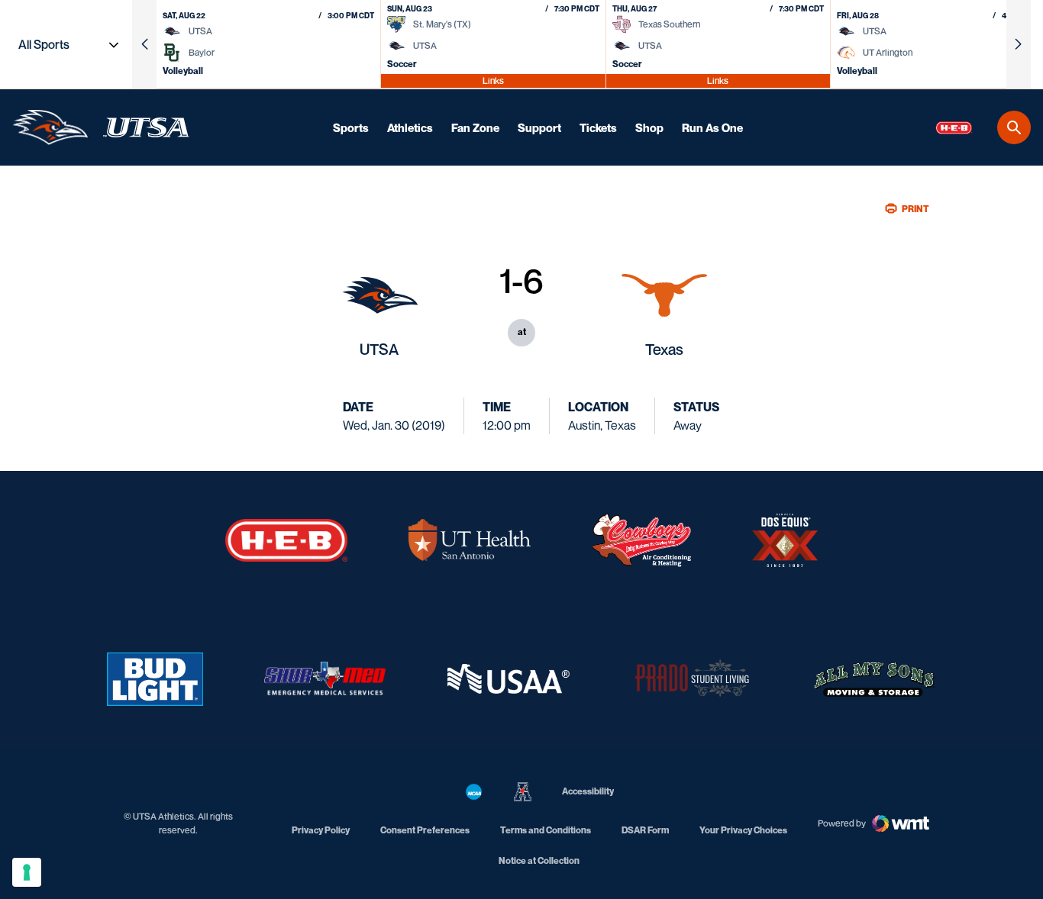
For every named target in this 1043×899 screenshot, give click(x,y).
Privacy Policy (321, 830)
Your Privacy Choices (743, 830)
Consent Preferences (425, 830)
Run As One (712, 127)
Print (915, 208)
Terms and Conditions (545, 830)
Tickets (598, 127)
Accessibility (588, 791)
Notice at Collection (539, 860)
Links (493, 80)
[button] (144, 44)
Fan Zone (475, 127)
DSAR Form (645, 830)
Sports (351, 127)
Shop (649, 127)
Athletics (410, 127)
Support (539, 127)
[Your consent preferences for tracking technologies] (26, 872)
